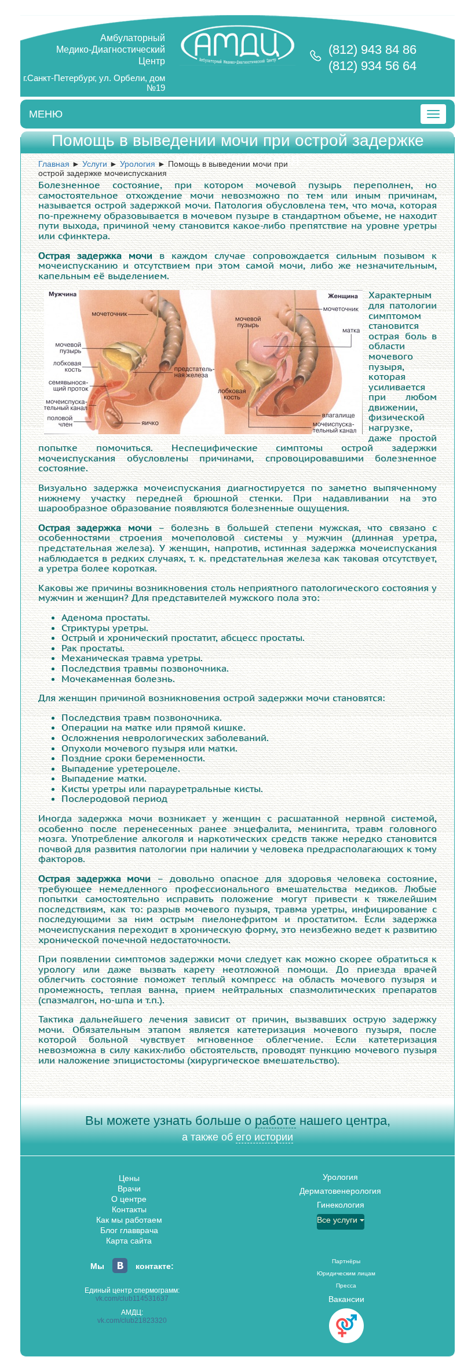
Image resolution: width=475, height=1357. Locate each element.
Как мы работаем (129, 1219)
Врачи (129, 1188)
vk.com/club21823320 (132, 1320)
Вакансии (346, 1299)
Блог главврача (129, 1230)
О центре (129, 1199)
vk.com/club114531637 (132, 1298)
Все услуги (338, 1219)
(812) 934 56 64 (372, 65)
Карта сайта (129, 1240)
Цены (129, 1178)
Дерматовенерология (340, 1190)
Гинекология (340, 1204)
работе (275, 1120)
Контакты (129, 1209)
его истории (264, 1137)
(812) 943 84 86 (372, 49)
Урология (340, 1177)
